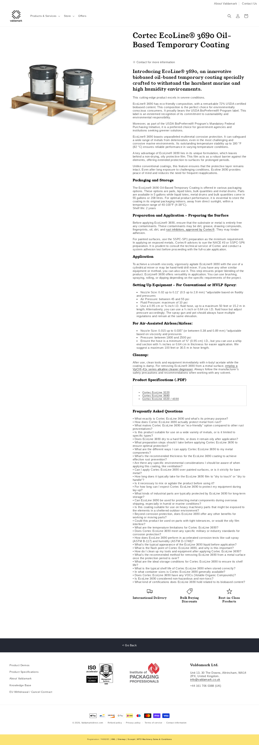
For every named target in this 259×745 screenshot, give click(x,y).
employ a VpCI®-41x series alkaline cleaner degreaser (185, 367)
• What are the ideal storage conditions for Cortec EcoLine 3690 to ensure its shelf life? (188, 563)
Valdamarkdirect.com (92, 723)
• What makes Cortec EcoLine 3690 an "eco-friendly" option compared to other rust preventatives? (188, 427)
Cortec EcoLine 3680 (156, 395)
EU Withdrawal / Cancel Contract (30, 691)
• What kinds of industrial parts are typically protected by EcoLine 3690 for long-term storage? (189, 495)
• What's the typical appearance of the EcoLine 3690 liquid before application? (185, 544)
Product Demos (19, 665)
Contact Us (249, 3)
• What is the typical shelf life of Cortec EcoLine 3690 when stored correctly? (184, 568)
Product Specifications (23, 671)
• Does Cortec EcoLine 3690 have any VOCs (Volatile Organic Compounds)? (184, 575)
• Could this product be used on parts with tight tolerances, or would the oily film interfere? (186, 522)
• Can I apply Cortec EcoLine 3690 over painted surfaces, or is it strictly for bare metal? (186, 471)
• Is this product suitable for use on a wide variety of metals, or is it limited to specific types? (184, 434)
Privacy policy (133, 723)
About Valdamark (225, 3)
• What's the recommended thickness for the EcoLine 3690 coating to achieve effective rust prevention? (185, 457)
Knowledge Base (20, 685)
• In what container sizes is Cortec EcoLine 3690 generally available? (179, 571)
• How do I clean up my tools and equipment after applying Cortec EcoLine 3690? (187, 551)
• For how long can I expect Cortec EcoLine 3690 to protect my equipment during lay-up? (187, 488)
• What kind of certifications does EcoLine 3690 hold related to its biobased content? (189, 582)
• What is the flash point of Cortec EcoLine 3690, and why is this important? (183, 547)
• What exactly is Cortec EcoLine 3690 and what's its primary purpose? (180, 418)
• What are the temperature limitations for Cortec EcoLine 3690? (175, 527)
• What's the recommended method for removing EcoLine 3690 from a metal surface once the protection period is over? (189, 556)
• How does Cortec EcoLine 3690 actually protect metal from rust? (177, 422)
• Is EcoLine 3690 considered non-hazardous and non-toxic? (173, 578)
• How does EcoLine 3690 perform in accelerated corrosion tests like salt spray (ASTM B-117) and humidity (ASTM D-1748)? (186, 539)
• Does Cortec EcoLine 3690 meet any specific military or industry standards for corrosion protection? (186, 532)
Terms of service (153, 723)
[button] (45, 16)
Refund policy (115, 723)
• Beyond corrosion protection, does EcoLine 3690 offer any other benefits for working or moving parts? (184, 515)
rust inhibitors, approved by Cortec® (190, 229)
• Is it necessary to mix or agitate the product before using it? (173, 483)
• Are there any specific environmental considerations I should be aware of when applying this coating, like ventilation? (186, 464)
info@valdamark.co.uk (205, 679)
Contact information (176, 723)
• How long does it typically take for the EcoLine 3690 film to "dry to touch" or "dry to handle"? (189, 478)
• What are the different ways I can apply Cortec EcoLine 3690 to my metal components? (183, 451)
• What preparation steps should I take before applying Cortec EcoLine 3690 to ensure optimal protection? (185, 444)
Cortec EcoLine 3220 (156, 392)
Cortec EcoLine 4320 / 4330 (160, 398)
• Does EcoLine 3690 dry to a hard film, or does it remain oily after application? (185, 439)
